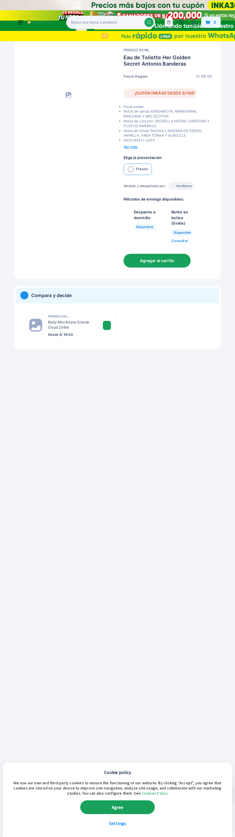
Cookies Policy (155, 793)
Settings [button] (117, 823)
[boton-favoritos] (200, 261)
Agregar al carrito (157, 260)
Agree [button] (117, 807)
